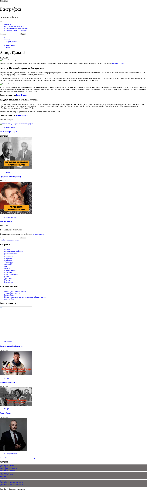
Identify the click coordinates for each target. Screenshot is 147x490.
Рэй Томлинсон (6, 221)
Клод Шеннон (21, 95)
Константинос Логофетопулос (15, 291)
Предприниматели (11, 274)
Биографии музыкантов (8, 468)
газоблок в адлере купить (9, 240)
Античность (4, 473)
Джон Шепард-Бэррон (8, 132)
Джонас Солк (9, 299)
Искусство (8, 259)
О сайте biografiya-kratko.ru (14, 26)
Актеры (7, 249)
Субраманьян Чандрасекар (10, 176)
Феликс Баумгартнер (12, 293)
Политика (8, 272)
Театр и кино (9, 278)
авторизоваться (38, 234)
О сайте (3, 481)
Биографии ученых (7, 465)
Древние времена (10, 253)
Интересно (8, 255)
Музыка (7, 268)
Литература (8, 263)
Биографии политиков (8, 470)
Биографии (10, 9)
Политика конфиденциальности (16, 28)
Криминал (8, 261)
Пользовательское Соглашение (15, 30)
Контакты (8, 24)
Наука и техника (10, 45)
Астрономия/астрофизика (13, 251)
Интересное (8, 257)
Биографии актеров (7, 467)
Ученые (7, 47)
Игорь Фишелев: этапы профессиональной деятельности (25, 297)
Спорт (6, 276)
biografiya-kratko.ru (119, 63)
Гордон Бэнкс (9, 295)
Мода (6, 266)
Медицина (8, 264)
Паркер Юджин (22, 115)
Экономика (8, 282)
